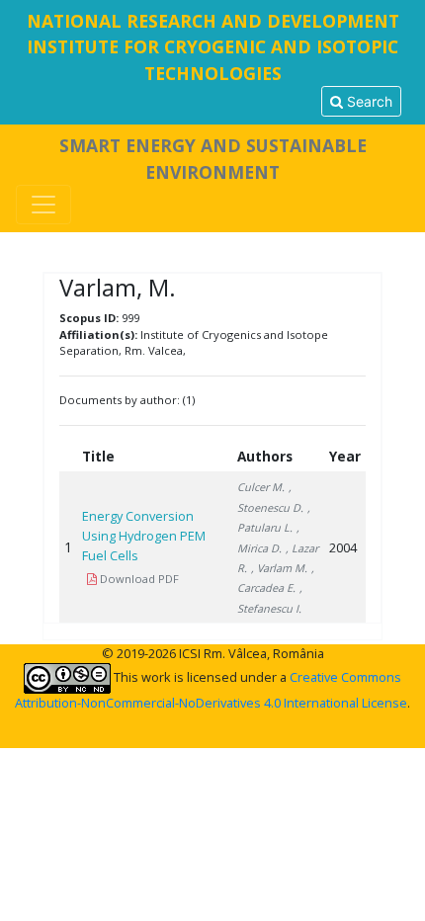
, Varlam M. (279, 567)
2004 (343, 547)
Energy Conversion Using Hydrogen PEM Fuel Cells (144, 536)
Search (367, 101)
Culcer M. (261, 486)
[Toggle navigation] (43, 204)
